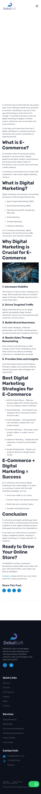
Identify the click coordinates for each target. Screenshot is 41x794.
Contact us (6, 576)
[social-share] (4, 590)
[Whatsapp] (11, 665)
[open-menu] (37, 6)
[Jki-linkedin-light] (5, 665)
